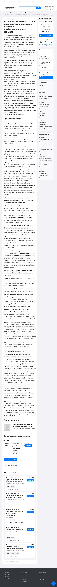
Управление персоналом (45, 126)
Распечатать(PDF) (46, 45)
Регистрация (41, 575)
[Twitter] (12, 465)
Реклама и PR (42, 124)
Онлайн (8, 486)
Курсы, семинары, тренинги (16, 12)
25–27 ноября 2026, (12, 556)
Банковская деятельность (45, 139)
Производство (42, 122)
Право (40, 117)
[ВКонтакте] (11, 465)
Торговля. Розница (43, 175)
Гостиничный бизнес (44, 142)
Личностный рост (43, 106)
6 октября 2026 (43, 21)
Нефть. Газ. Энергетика (45, 158)
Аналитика (41, 85)
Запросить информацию (41, 45)
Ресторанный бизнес (44, 167)
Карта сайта (7, 574)
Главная (7, 12)
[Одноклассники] (14, 465)
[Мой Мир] (15, 465)
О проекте (7, 572)
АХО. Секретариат (43, 88)
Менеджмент (42, 113)
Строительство (42, 173)
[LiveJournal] (17, 465)
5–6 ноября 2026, (12, 489)
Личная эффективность (30, 12)
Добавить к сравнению (46, 39)
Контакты (7, 576)
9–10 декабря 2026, (15, 522)
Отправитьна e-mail (51, 45)
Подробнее (30, 480)
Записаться (28, 445)
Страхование (42, 171)
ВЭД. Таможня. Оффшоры (45, 96)
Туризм (41, 178)
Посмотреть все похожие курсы (12, 561)
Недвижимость (42, 156)
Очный (12, 486)
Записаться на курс (10, 459)
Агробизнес (42, 137)
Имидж (39, 12)
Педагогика (42, 115)
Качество (41, 102)
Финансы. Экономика (44, 129)
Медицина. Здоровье (44, 154)
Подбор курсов (25, 575)
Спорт (40, 169)
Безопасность (42, 90)
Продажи (41, 120)
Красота (41, 152)
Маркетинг (41, 111)
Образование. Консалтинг (45, 160)
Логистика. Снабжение (45, 109)
